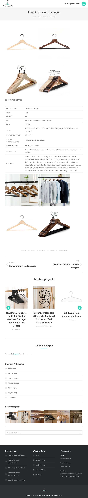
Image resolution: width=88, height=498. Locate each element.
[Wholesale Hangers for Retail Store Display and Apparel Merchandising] (63, 416)
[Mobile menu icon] (84, 4)
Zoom (13, 297)
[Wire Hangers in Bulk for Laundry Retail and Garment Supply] (76, 416)
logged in (16, 354)
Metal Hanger (31, 250)
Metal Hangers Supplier (16, 480)
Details (19, 297)
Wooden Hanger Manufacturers (14, 474)
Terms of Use (40, 470)
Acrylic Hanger (13, 393)
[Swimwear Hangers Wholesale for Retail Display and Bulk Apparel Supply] (24, 416)
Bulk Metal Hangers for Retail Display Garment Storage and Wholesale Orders (16, 319)
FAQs (37, 455)
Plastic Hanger (48, 326)
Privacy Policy (40, 460)
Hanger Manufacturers (16, 455)
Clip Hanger (12, 398)
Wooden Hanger (14, 383)
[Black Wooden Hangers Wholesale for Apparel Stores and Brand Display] (50, 416)
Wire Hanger (12, 388)
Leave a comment (61, 250)
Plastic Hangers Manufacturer (13, 461)
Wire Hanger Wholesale (16, 468)
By (41, 250)
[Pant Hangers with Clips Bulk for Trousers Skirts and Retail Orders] (37, 416)
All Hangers (12, 368)
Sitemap (38, 475)
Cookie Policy (40, 465)
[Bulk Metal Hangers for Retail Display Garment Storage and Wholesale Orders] (11, 416)
